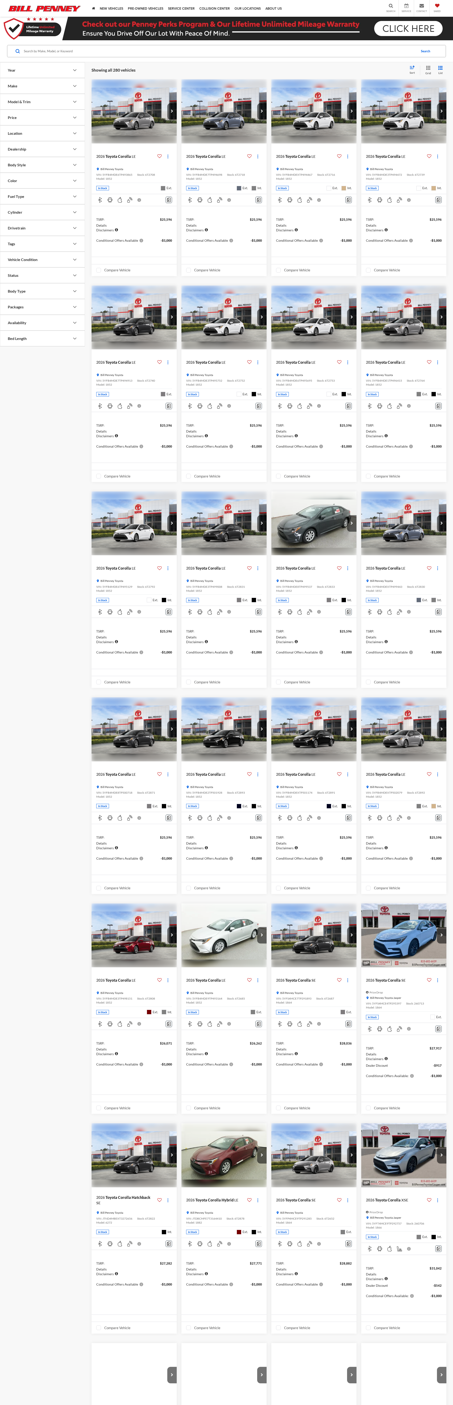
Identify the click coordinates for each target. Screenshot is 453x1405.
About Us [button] (273, 8)
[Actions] (168, 156)
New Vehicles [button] (111, 8)
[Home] (93, 8)
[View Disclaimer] (139, 200)
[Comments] (169, 200)
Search (425, 51)
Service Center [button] (181, 8)
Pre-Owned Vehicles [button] (145, 8)
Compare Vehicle (117, 270)
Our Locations (248, 8)
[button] (172, 111)
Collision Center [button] (214, 8)
